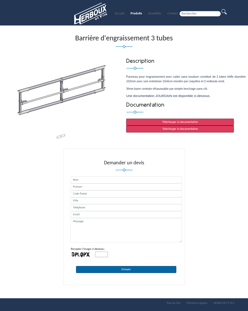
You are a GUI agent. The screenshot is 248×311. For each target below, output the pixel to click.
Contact (172, 13)
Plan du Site (174, 303)
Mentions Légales (197, 303)
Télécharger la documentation (180, 122)
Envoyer (126, 269)
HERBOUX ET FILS (224, 303)
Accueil (120, 13)
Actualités (155, 13)
